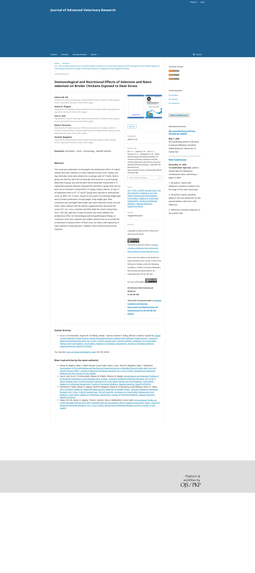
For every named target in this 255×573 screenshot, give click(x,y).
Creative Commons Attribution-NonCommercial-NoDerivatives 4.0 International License (143, 248)
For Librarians (174, 103)
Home (56, 63)
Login (202, 2)
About (94, 54)
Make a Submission (179, 115)
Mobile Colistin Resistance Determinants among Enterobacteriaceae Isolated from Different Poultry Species (110, 337)
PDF (133, 126)
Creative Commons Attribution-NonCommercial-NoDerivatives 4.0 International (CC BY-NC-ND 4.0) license (144, 307)
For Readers (173, 95)
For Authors (173, 99)
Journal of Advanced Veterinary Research (83, 10)
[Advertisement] (127, 31)
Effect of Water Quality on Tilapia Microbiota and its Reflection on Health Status (95, 389)
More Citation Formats (138, 177)
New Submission (177, 159)
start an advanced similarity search (82, 352)
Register (193, 2)
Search (199, 54)
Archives (64, 54)
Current (53, 54)
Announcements (80, 54)
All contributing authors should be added (182, 132)
